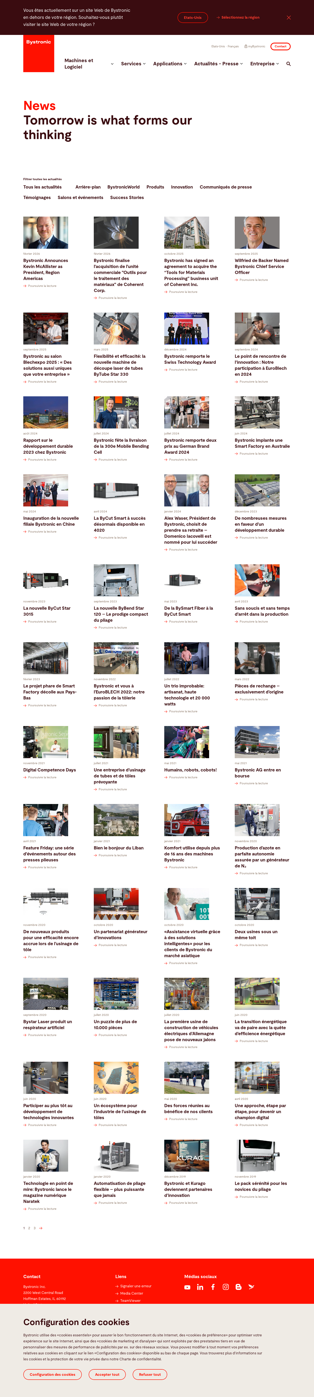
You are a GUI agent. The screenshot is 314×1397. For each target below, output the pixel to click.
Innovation (182, 187)
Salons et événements (80, 197)
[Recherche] (288, 64)
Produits (155, 187)
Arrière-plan (88, 187)
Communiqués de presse (226, 187)
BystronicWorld (123, 187)
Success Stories (127, 197)
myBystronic (256, 46)
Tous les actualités (42, 187)
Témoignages (37, 197)
